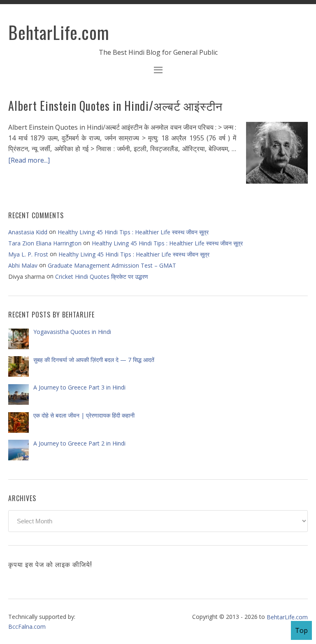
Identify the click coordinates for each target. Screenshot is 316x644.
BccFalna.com (27, 626)
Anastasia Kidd (27, 232)
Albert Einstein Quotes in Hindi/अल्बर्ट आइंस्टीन (115, 105)
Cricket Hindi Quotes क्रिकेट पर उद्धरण (101, 276)
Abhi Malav (22, 265)
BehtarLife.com (58, 32)
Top (301, 630)
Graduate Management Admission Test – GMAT (112, 265)
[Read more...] (29, 159)
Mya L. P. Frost (28, 254)
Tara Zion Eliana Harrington (44, 243)
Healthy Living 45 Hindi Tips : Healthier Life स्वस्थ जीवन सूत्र (133, 232)
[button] (158, 71)
